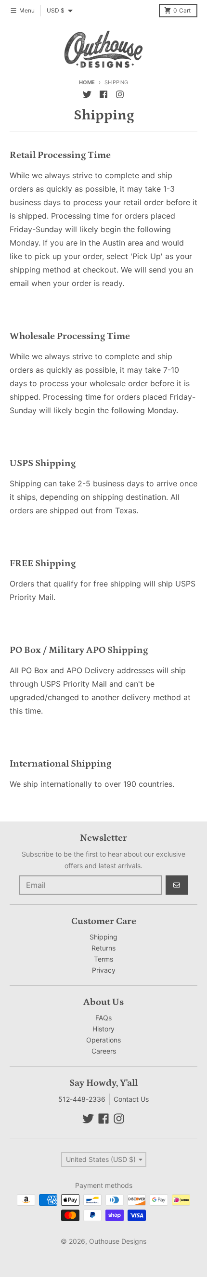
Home (87, 82)
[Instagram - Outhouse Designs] (120, 94)
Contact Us (131, 1099)
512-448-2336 (81, 1099)
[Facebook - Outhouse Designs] (103, 94)
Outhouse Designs (117, 1241)
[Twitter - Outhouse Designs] (87, 94)
